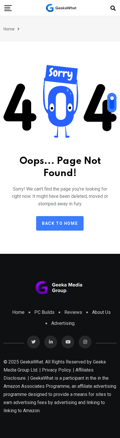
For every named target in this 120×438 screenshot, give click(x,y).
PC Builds (44, 312)
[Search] (113, 8)
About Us (101, 312)
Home (9, 29)
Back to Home (60, 223)
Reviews (73, 312)
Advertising (63, 323)
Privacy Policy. (57, 370)
